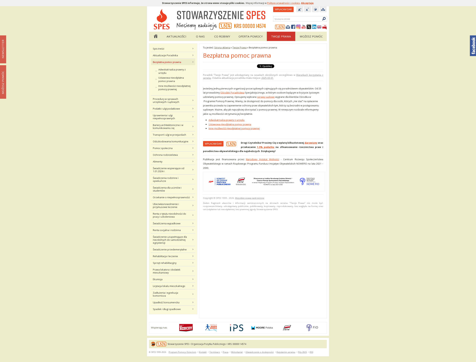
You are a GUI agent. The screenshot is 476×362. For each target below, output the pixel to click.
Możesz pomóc (311, 36)
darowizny (311, 142)
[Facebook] (293, 27)
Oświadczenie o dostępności (259, 352)
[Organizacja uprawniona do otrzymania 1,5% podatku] (280, 27)
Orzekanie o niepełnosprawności (171, 197)
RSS (311, 352)
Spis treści (158, 48)
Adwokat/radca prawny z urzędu (172, 71)
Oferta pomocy (251, 36)
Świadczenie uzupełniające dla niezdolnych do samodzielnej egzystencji (170, 239)
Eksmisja (158, 279)
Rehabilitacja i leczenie (165, 256)
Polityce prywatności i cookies (283, 3)
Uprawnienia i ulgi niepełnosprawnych (164, 117)
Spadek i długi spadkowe (167, 309)
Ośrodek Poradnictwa (232, 92)
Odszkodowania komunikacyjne (170, 141)
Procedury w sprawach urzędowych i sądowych (166, 100)
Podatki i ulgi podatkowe (166, 108)
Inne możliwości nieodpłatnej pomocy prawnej (174, 87)
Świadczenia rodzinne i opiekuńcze (165, 179)
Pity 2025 (302, 352)
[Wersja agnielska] (319, 27)
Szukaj (274, 18)
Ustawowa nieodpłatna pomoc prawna (171, 79)
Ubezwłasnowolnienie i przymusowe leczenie (166, 205)
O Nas (200, 36)
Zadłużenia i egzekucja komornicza (165, 294)
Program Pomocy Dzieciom (182, 352)
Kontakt (203, 352)
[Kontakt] (288, 27)
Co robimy (222, 36)
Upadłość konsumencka (166, 302)
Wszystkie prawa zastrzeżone (249, 198)
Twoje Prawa (281, 36)
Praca (225, 352)
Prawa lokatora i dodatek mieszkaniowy (166, 271)
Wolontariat (237, 352)
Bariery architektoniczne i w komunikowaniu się (168, 126)
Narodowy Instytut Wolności (262, 159)
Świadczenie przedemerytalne (170, 249)
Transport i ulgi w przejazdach (169, 134)
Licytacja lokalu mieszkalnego (169, 286)
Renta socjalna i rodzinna (167, 230)
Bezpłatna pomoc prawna (167, 62)
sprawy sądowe (266, 97)
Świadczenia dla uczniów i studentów (167, 189)
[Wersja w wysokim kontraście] (315, 9)
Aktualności (176, 36)
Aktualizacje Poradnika (165, 55)
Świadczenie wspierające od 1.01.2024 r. (168, 170)
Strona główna (155, 36)
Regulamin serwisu (285, 352)
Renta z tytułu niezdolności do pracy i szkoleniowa (169, 215)
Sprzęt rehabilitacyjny (164, 263)
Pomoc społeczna (163, 148)
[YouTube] (303, 27)
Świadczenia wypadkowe (167, 223)
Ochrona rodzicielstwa (165, 155)
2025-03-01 (267, 78)
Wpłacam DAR (283, 9)
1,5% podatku (265, 147)
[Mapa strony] (323, 9)
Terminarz (214, 352)
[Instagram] (298, 27)
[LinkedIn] (314, 27)
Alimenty (157, 161)
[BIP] (324, 27)
